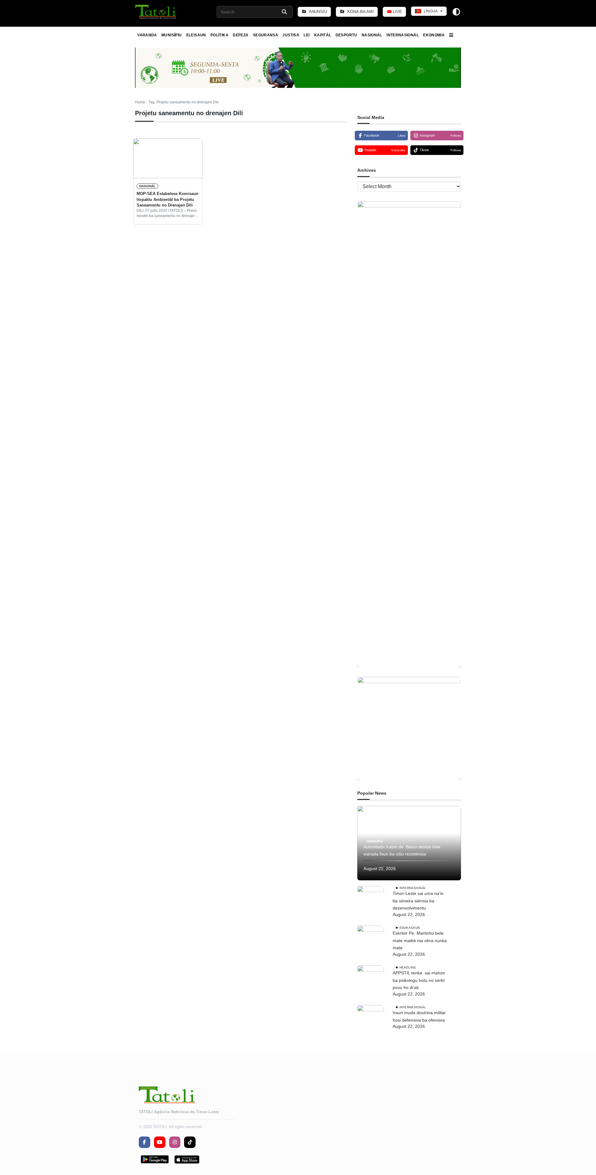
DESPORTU (346, 35)
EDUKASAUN (410, 927)
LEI (306, 35)
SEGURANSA (265, 35)
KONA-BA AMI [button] (360, 11)
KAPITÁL (322, 35)
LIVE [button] (397, 11)
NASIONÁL (372, 35)
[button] (156, 11)
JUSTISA (290, 35)
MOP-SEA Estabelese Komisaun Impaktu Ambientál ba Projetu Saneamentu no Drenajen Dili (167, 199)
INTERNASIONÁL (402, 35)
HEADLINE (408, 967)
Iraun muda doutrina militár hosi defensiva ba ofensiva (419, 1016)
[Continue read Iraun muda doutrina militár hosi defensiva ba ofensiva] (370, 1018)
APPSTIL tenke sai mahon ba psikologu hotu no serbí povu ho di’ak (419, 980)
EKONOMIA (434, 35)
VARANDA (147, 35)
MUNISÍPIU (171, 35)
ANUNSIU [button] (317, 11)
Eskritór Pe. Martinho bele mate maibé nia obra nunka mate (420, 940)
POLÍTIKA (219, 35)
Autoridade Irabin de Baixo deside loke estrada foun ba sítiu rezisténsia (401, 850)
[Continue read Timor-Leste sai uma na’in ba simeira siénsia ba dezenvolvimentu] (370, 899)
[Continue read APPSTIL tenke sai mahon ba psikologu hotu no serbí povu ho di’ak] (370, 978)
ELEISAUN (196, 35)
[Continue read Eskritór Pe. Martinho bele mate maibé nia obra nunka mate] (370, 939)
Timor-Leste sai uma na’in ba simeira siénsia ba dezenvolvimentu (418, 901)
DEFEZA (240, 35)
